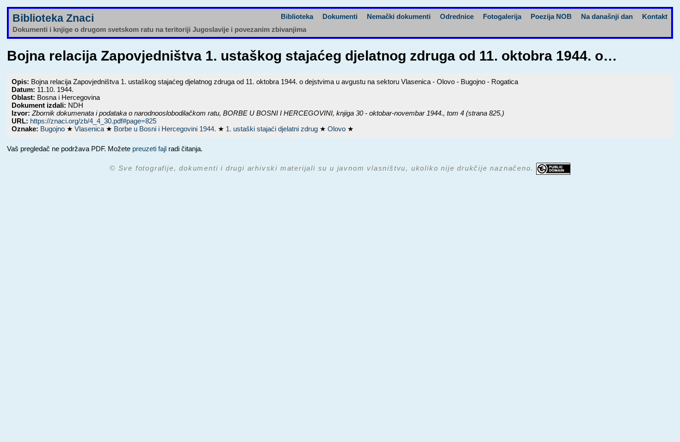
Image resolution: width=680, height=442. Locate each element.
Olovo (337, 129)
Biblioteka (297, 16)
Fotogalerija (502, 16)
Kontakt (655, 16)
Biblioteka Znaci (53, 18)
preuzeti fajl (149, 149)
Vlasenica (90, 129)
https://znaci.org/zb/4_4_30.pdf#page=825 (93, 121)
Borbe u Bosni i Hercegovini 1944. (166, 129)
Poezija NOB (551, 16)
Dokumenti (340, 16)
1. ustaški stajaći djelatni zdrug (273, 129)
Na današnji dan (607, 16)
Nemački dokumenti (399, 16)
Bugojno (53, 129)
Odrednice (457, 16)
